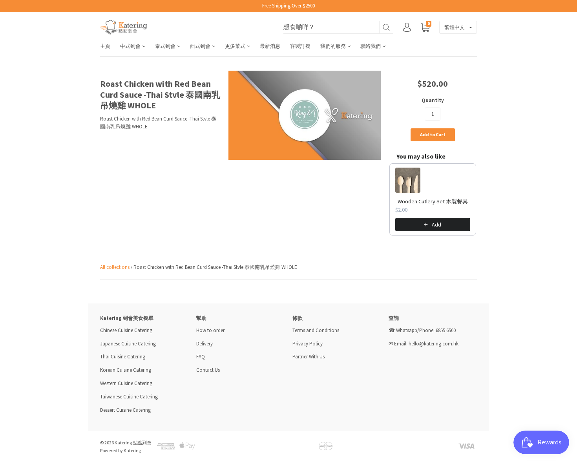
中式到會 (131, 46)
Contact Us (208, 370)
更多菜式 (236, 46)
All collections (115, 267)
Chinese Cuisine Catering (126, 330)
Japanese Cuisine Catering (128, 343)
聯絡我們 (371, 46)
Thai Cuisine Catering (122, 356)
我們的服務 (333, 46)
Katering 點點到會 (133, 443)
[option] (304, 115)
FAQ (200, 356)
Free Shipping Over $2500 (288, 5)
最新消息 (270, 46)
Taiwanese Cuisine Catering (129, 396)
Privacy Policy (307, 343)
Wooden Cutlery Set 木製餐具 (433, 201)
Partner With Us (308, 356)
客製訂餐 (300, 46)
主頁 (105, 46)
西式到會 (201, 46)
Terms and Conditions (315, 330)
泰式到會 (166, 46)
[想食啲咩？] (338, 27)
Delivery (205, 343)
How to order (210, 330)
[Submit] (386, 27)
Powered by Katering (120, 450)
